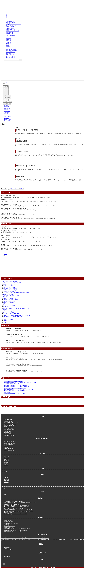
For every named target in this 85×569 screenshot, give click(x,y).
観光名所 (5, 36)
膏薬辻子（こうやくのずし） (26, 166)
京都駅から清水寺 (7, 95)
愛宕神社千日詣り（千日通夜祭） (28, 130)
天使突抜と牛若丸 (22, 151)
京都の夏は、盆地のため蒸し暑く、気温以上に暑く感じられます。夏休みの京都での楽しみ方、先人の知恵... (27, 245)
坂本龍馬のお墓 (7, 320)
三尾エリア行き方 (7, 103)
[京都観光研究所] (42, 403)
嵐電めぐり (6, 118)
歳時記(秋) (6, 480)
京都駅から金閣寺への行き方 (10, 298)
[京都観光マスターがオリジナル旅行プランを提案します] (42, 412)
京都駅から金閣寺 (7, 97)
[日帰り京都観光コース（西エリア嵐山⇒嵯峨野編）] (3, 368)
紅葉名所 (8, 46)
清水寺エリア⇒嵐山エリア (12, 49)
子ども (5, 115)
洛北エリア (8, 43)
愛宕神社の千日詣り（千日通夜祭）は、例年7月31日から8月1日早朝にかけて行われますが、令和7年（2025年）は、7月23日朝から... (49, 133)
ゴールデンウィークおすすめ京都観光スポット (15, 388)
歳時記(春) (6, 477)
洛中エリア (8, 38)
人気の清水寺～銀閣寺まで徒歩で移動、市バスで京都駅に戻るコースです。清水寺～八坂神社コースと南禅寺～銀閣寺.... (34, 359)
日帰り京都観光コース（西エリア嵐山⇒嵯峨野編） (18, 364)
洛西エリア (8, 40)
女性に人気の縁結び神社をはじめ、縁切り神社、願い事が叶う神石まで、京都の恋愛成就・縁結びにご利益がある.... (28, 218)
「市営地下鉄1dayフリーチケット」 (14, 334)
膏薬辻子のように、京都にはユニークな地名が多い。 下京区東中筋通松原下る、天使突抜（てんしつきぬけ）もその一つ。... (46, 155)
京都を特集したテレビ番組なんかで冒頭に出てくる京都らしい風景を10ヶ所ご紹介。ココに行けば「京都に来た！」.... (29, 237)
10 (15, 188)
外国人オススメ (7, 113)
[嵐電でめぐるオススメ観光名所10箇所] (3, 345)
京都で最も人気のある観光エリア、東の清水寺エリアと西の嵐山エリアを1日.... (20, 210)
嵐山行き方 (6, 99)
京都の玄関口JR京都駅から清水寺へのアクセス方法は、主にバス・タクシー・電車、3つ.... (22, 228)
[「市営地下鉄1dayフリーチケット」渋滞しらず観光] (3, 339)
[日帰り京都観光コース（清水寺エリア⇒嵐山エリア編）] (3, 356)
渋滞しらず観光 (7, 116)
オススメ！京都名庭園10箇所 (8, 195)
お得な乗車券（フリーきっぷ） (13, 24)
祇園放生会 (5, 322)
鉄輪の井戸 (20, 176)
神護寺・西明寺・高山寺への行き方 (11, 287)
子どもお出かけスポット (12, 29)
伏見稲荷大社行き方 (7, 101)
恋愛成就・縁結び (10, 28)
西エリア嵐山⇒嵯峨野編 (12, 50)
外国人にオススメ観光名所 (12, 31)
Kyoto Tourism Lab (8, 549)
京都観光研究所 (7, 547)
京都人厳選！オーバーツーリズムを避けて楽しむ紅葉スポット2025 (20, 382)
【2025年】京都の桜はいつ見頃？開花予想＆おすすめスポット (18, 390)
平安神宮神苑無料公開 (8, 302)
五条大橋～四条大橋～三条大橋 (10, 299)
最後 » (21, 188)
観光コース (5, 47)
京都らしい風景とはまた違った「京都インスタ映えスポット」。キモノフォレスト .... (21, 241)
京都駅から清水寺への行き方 (8, 227)
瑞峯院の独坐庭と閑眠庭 (9, 301)
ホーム (5, 82)
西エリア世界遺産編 (10, 52)
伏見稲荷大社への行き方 (9, 291)
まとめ (4, 19)
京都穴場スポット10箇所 (7, 199)
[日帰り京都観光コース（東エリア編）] (3, 362)
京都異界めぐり (9, 33)
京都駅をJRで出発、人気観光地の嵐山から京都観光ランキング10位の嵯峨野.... (24, 365)
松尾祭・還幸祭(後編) (8, 319)
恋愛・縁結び (7, 112)
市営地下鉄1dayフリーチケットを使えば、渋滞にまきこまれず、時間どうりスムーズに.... (27, 336)
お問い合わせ (6, 304)
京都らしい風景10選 (10, 35)
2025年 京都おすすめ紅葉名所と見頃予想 (13, 381)
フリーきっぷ (7, 111)
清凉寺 (4, 318)
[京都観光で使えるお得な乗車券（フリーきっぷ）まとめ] (3, 333)
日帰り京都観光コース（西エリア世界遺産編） (17, 370)
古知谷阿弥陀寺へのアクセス (10, 288)
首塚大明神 (5, 297)
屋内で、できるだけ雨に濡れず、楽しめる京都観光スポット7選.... (16, 232)
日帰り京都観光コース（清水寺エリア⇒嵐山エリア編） (14, 208)
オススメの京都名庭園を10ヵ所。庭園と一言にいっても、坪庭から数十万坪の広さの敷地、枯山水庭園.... (26, 197)
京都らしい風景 (7, 119)
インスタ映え (7, 120)
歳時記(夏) (6, 479)
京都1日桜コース (10, 54)
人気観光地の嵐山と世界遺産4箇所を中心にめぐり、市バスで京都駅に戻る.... (24, 371)
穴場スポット (7, 108)
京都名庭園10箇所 (10, 21)
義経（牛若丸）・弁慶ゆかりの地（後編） (13, 316)
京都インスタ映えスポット (9, 311)
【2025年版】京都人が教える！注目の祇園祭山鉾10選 (16, 292)
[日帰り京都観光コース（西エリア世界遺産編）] (3, 374)
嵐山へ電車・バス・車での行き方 (9, 248)
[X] (4, 564)
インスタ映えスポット (6, 239)
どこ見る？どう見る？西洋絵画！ (12, 383)
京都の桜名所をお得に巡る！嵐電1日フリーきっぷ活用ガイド (17, 315)
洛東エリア (8, 39)
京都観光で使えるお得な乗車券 (8, 213)
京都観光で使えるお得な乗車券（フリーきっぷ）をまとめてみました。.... (18, 214)
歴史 (4, 11)
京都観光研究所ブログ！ (9, 7)
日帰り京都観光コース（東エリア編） (15, 358)
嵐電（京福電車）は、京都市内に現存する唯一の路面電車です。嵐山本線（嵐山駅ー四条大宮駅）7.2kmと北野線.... (33, 342)
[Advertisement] (40, 266)
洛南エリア (8, 42)
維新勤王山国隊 (21, 141)
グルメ (4, 10)
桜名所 (7, 45)
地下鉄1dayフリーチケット (12, 25)
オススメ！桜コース (10, 56)
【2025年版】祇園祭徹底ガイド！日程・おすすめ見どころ (17, 386)
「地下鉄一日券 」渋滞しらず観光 (11, 295)
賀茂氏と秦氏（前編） (8, 285)
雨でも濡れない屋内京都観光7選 (8, 231)
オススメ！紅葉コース (11, 57)
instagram (6, 548)
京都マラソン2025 (8, 392)
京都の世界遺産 (9, 32)
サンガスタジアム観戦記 (9, 312)
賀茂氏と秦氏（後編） (8, 294)
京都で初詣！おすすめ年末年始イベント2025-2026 (15, 393)
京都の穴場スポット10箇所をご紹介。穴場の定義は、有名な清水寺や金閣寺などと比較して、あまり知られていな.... (28, 201)
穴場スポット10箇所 (10, 22)
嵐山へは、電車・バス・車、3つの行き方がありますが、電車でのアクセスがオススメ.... (22, 249)
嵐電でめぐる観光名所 (11, 26)
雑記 (5, 494)
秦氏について (6, 306)
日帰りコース (7, 109)
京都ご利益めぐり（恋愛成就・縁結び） (10, 217)
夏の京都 (6, 105)
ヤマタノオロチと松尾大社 (9, 305)
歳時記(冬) (6, 482)
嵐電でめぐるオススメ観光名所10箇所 (12, 282)
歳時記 (4, 12)
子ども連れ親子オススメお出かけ (9, 204)
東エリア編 (8, 53)
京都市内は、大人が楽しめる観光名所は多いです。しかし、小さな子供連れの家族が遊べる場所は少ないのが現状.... (28, 206)
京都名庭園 (6, 106)
